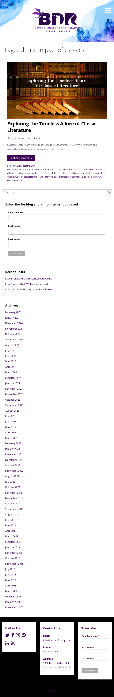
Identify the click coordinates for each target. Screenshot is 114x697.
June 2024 (10, 356)
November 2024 (14, 328)
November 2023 (14, 394)
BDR (38, 138)
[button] (109, 7)
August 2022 (12, 476)
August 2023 (12, 410)
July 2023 (10, 416)
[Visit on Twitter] (7, 636)
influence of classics (71, 173)
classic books (49, 169)
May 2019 (10, 525)
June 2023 (10, 421)
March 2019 (11, 536)
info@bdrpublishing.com (57, 640)
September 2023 (14, 405)
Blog (19, 165)
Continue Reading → (21, 158)
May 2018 (10, 580)
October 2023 (12, 399)
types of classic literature (27, 176)
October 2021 (12, 487)
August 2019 (12, 514)
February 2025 (13, 312)
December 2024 (14, 323)
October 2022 (12, 465)
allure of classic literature (30, 169)
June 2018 (10, 574)
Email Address (17, 212)
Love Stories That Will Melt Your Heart (26, 284)
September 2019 (14, 509)
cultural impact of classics (19, 173)
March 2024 (11, 372)
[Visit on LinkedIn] (7, 644)
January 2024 (12, 383)
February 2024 (13, 377)
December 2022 (14, 454)
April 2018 (10, 585)
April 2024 (10, 366)
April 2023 (10, 432)
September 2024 (14, 339)
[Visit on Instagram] (18, 636)
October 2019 (12, 503)
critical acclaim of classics (92, 169)
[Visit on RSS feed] (13, 644)
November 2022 (14, 459)
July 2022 (10, 481)
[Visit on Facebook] (12, 636)
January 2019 (12, 547)
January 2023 (12, 449)
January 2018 (12, 602)
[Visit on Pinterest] (24, 636)
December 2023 (14, 388)
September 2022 (14, 470)
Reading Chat (29, 165)
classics (76, 169)
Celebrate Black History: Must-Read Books (28, 289)
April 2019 (10, 531)
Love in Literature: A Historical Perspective (28, 278)
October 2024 (12, 334)
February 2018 (13, 596)
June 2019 (10, 520)
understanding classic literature (54, 176)
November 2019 (14, 498)
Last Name (14, 239)
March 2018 (11, 591)
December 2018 (14, 552)
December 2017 (14, 607)
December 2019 (14, 492)
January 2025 (12, 317)
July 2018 (10, 569)
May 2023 (10, 427)
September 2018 (14, 563)
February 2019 (13, 542)
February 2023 (13, 443)
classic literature (64, 169)
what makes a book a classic (83, 176)
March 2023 (11, 438)
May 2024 (10, 361)
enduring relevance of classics (46, 173)
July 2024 (10, 350)
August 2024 (12, 345)
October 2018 (12, 558)
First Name (14, 226)
